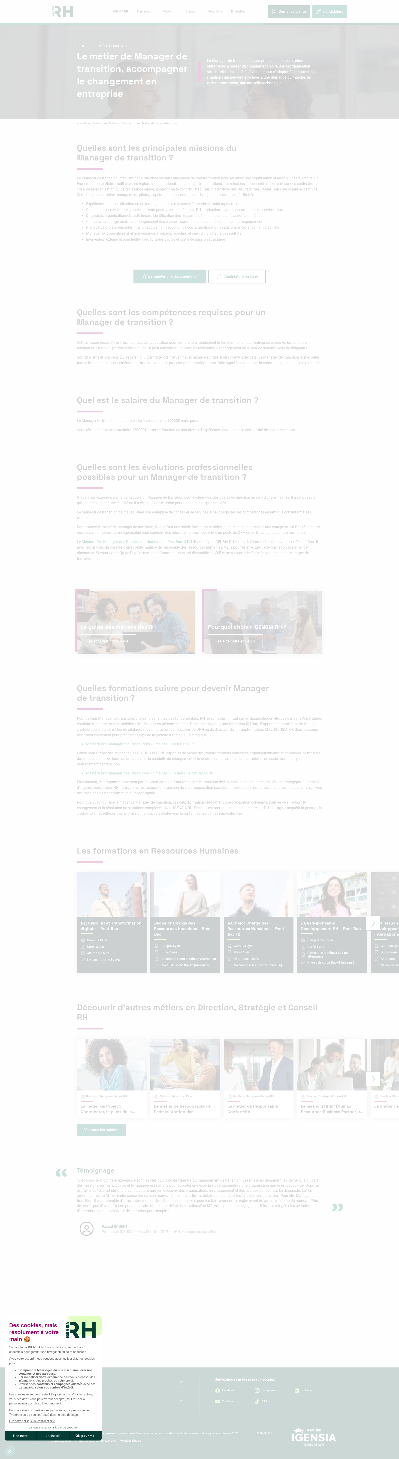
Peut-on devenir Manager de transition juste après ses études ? (254, 1332)
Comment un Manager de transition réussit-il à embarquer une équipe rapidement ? (257, 1315)
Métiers (97, 123)
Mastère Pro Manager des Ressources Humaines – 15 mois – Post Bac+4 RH (150, 773)
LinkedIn (307, 1390)
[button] (373, 923)
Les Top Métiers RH (67, 1391)
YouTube (227, 1401)
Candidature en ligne (241, 276)
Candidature (333, 11)
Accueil (81, 123)
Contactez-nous (61, 1440)
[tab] (120, 11)
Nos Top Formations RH (71, 1400)
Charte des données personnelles (95, 1440)
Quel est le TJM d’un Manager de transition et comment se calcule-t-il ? (257, 1350)
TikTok (266, 1401)
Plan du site (264, 1433)
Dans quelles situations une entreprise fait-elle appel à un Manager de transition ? (127, 1328)
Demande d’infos (293, 11)
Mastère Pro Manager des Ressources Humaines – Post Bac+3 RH (137, 542)
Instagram (268, 1390)
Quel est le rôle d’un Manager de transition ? (115, 1312)
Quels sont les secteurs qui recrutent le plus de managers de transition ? (259, 1367)
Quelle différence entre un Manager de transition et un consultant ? (125, 1345)
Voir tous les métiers (101, 1130)
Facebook (228, 1390)
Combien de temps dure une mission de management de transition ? (126, 1363)
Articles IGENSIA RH (68, 1381)
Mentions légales (130, 1440)
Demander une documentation (173, 276)
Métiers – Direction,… (122, 123)
